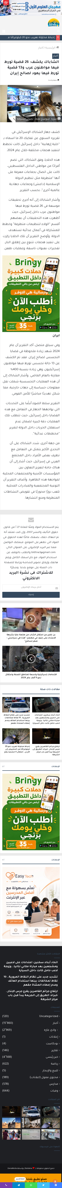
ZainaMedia (12, 1169)
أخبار (40, 48)
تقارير (55, 1050)
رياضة (54, 1064)
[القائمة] (3, 31)
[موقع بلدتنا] (53, 22)
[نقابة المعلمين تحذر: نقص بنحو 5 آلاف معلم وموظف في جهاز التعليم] (11, 1134)
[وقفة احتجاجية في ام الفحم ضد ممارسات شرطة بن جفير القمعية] (50, 1134)
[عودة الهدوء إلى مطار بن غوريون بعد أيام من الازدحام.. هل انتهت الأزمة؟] (31, 1123)
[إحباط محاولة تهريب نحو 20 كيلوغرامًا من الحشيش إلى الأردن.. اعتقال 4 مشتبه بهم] (16, 736)
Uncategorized (48, 1016)
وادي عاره (50, 1030)
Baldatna (28, 1169)
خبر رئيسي (52, 1057)
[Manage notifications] (55, 1181)
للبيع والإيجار (50, 1070)
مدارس (53, 1084)
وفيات (54, 1090)
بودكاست (52, 1043)
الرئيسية (50, 48)
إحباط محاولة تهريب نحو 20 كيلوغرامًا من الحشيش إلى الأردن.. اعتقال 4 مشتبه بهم (17, 749)
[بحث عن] (58, 31)
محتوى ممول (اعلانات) (44, 1077)
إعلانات (53, 1037)
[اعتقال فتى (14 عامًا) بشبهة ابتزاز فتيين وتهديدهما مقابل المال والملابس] (31, 1134)
